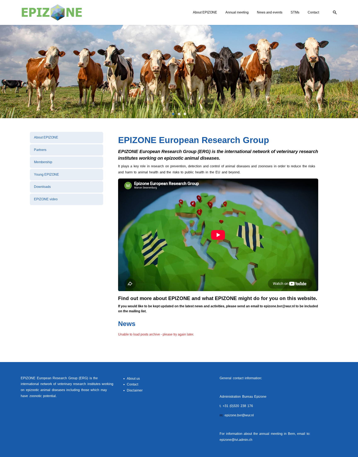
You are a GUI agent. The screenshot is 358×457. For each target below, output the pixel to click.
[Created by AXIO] (334, 378)
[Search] (334, 12)
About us (133, 378)
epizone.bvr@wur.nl (239, 415)
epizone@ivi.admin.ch (236, 439)
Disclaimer (135, 390)
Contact (132, 384)
